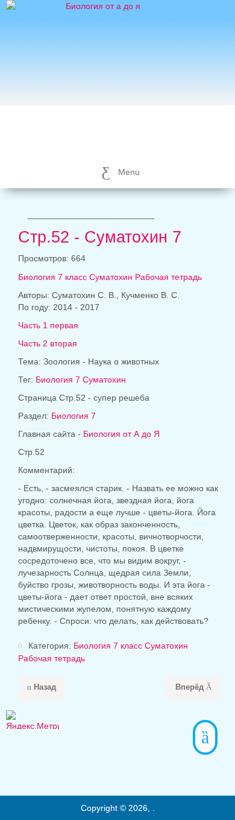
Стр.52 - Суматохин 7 (99, 237)
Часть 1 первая (48, 325)
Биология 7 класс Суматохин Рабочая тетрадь (110, 277)
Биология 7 (73, 416)
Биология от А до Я (121, 434)
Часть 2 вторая (47, 343)
